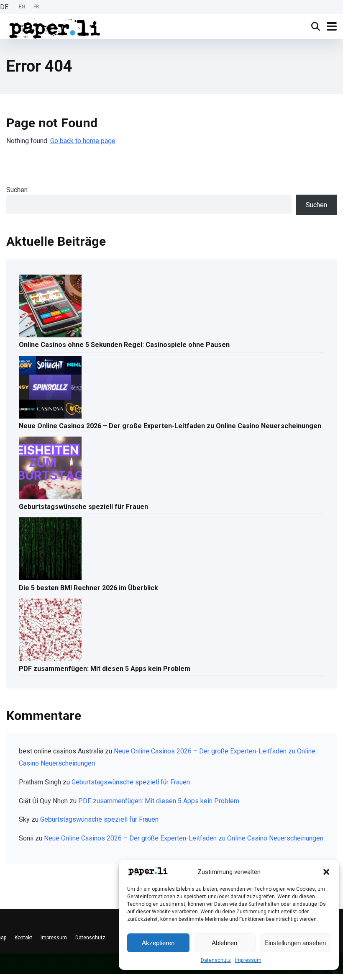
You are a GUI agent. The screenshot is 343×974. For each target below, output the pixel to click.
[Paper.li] (54, 27)
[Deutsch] (4, 957)
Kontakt (23, 938)
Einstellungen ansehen (295, 942)
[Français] (4, 970)
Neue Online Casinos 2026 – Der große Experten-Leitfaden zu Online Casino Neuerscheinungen (170, 426)
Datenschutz (216, 960)
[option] (22, 7)
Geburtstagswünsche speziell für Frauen (83, 507)
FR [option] (36, 7)
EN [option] (22, 7)
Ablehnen (224, 942)
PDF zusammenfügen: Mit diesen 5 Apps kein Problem (104, 669)
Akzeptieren (158, 942)
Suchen (17, 190)
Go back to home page (82, 141)
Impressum (248, 960)
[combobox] (4, 956)
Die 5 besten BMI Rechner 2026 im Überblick (88, 588)
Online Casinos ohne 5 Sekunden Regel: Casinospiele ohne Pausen (124, 345)
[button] (326, 872)
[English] (4, 963)
